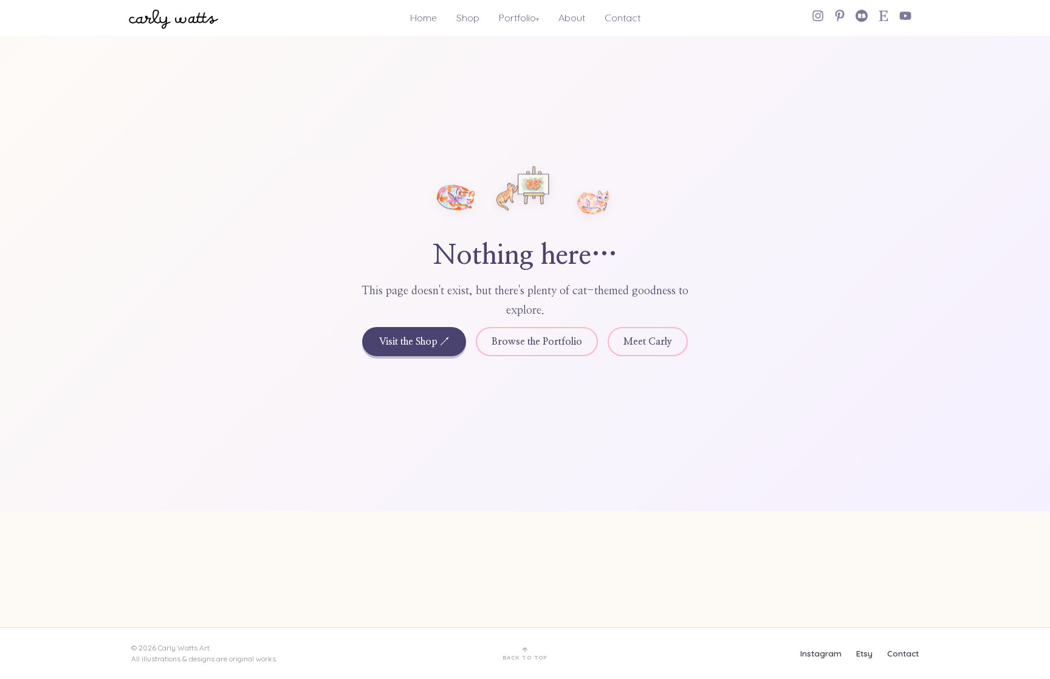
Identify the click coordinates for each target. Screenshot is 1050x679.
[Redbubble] (862, 16)
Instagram (821, 653)
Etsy (864, 653)
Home (423, 18)
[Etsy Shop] (883, 16)
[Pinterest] (840, 16)
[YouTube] (905, 16)
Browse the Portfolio (537, 341)
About (571, 18)
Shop (467, 18)
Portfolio (517, 18)
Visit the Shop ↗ (414, 341)
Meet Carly (647, 341)
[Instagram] (818, 16)
